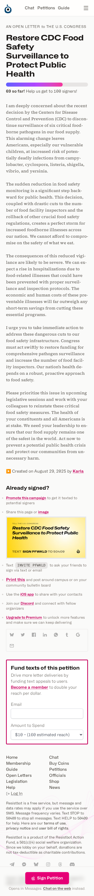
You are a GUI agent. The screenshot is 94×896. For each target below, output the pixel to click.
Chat (29, 8)
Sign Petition (50, 878)
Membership (18, 763)
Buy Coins (59, 763)
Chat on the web (57, 888)
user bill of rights (53, 828)
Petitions (46, 8)
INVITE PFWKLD (31, 565)
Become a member (29, 687)
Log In (17, 793)
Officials (57, 775)
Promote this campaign (26, 498)
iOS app (27, 594)
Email (16, 704)
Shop (54, 781)
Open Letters (19, 775)
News (54, 787)
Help (10, 787)
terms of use (55, 823)
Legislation (16, 781)
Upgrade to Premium (24, 617)
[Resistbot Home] (8, 12)
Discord (27, 603)
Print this (15, 579)
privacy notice (18, 828)
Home (12, 757)
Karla (78, 471)
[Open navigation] (86, 8)
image (43, 512)
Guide (63, 8)
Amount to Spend (28, 725)
